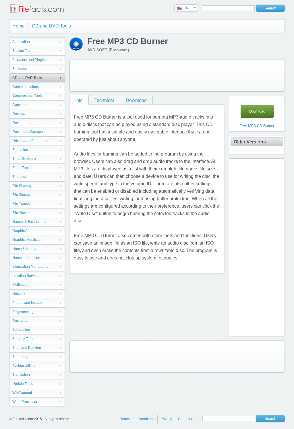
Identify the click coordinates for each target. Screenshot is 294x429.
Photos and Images (27, 303)
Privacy (166, 419)
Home (18, 25)
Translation (21, 375)
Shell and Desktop (26, 348)
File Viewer (21, 213)
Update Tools (22, 384)
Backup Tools (22, 51)
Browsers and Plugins (29, 60)
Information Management (31, 267)
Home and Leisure (26, 258)
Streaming (20, 357)
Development (22, 123)
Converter (20, 105)
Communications (25, 87)
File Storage (21, 195)
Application (21, 42)
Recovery (19, 321)
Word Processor (24, 402)
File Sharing (21, 186)
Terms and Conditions (137, 419)
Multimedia (21, 285)
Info (79, 100)
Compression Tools (27, 96)
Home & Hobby (24, 249)
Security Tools (23, 339)
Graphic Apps (22, 231)
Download (136, 100)
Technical (104, 100)
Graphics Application (28, 240)
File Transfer (22, 204)
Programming (23, 312)
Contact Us (186, 419)
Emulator (19, 177)
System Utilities (24, 366)
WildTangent (22, 393)
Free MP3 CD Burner (256, 126)
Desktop (18, 114)
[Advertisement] (177, 75)
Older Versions (250, 141)
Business (19, 69)
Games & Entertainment (30, 222)
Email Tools (21, 168)
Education (20, 150)
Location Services (26, 276)
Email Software (24, 159)
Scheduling (21, 330)
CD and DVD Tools (51, 25)
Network (18, 294)
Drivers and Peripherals (30, 141)
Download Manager (27, 132)
